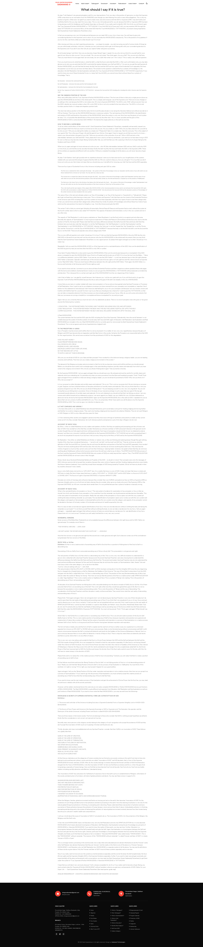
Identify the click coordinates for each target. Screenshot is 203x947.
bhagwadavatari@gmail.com (70, 892)
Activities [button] (112, 3)
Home (77, 3)
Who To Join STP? (95, 929)
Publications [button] (121, 3)
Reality (92, 915)
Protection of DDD (134, 918)
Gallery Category (116, 931)
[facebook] (56, 934)
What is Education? (117, 923)
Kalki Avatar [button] (84, 3)
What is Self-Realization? (115, 919)
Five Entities (94, 918)
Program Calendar (134, 915)
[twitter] (60, 934)
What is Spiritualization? (118, 915)
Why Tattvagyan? (116, 913)
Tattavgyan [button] (94, 3)
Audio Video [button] (132, 3)
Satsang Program (134, 913)
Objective (93, 913)
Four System (94, 921)
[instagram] (63, 934)
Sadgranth (133, 924)
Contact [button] (141, 3)
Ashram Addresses (135, 929)
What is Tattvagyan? (117, 910)
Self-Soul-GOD (116, 928)
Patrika (132, 921)
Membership (133, 926)
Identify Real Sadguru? (117, 925)
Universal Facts (94, 926)
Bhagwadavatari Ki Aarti (136, 910)
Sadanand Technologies (118, 942)
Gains (92, 924)
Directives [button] (104, 3)
